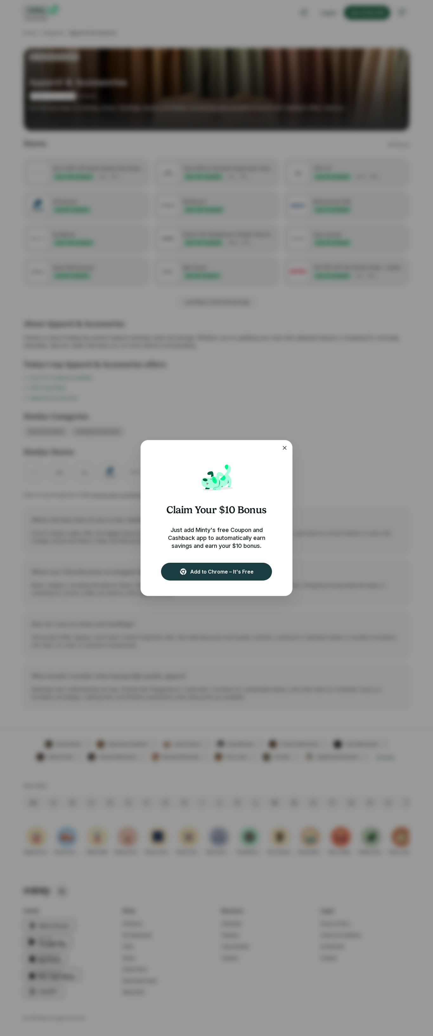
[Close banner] (284, 448)
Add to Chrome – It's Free (222, 571)
